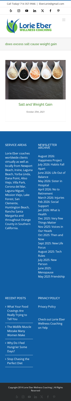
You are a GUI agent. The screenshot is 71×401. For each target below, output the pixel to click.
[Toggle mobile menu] (64, 20)
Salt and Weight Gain (35, 104)
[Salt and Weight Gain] (35, 79)
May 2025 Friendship (51, 276)
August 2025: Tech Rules (50, 254)
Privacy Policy (47, 306)
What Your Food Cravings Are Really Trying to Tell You (17, 313)
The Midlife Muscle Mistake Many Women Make (19, 331)
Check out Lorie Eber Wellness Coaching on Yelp (51, 323)
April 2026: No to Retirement (49, 191)
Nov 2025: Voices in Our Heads (50, 229)
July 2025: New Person (47, 262)
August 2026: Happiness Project (50, 158)
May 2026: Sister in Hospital (50, 183)
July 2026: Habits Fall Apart (51, 166)
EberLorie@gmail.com (51, 3)
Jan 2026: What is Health (49, 212)
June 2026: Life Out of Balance (51, 175)
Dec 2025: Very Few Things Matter (50, 220)
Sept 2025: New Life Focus (50, 245)
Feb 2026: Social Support (48, 204)
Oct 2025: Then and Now (50, 237)
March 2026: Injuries (51, 198)
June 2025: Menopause (46, 270)
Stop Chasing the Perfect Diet (18, 361)
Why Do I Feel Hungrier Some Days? (17, 347)
